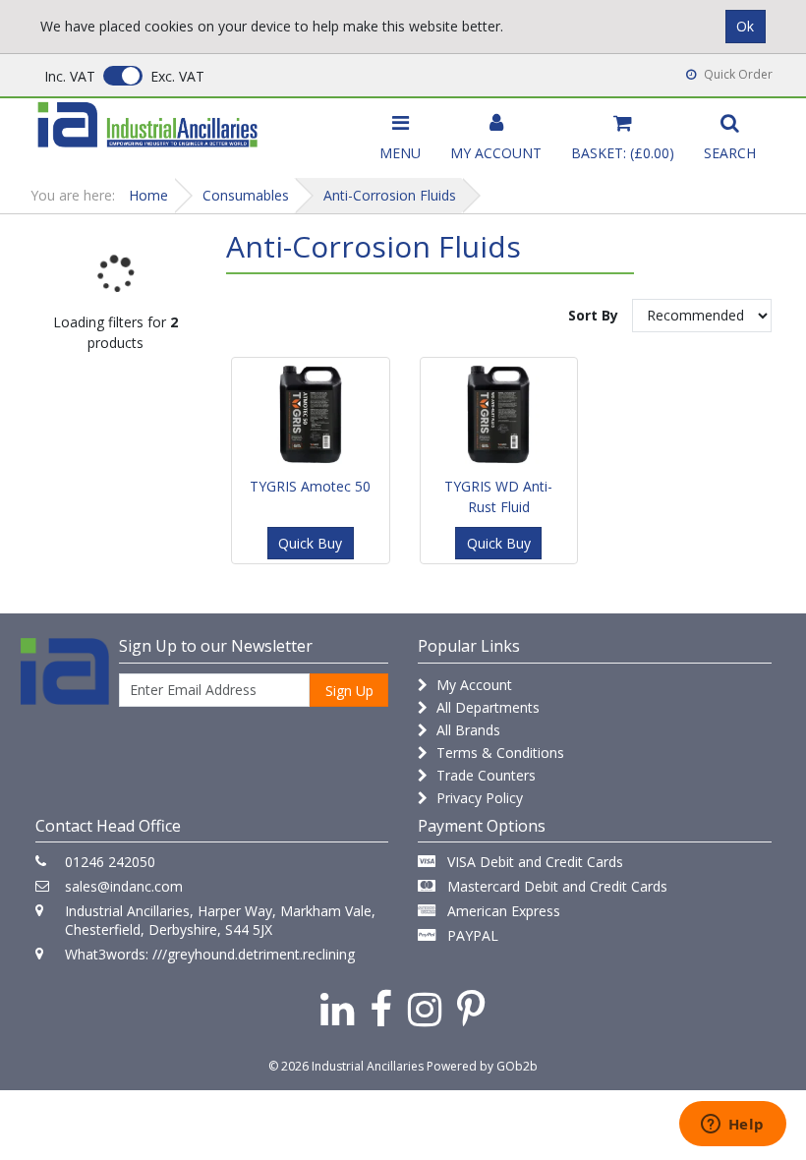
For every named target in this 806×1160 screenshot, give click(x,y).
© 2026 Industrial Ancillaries (346, 1066)
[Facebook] (381, 1008)
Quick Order (737, 74)
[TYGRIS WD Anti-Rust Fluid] (499, 414)
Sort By (593, 315)
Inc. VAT (69, 76)
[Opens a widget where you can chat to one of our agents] (732, 1125)
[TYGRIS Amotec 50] (310, 414)
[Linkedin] (337, 1008)
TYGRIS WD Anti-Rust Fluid (498, 496)
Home (148, 195)
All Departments (486, 707)
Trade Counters (484, 775)
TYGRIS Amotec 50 (310, 486)
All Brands (466, 730)
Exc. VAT (177, 76)
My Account (472, 684)
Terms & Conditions (498, 752)
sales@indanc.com (124, 886)
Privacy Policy (477, 797)
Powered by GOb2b (482, 1066)
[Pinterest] (471, 1008)
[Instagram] (424, 1008)
